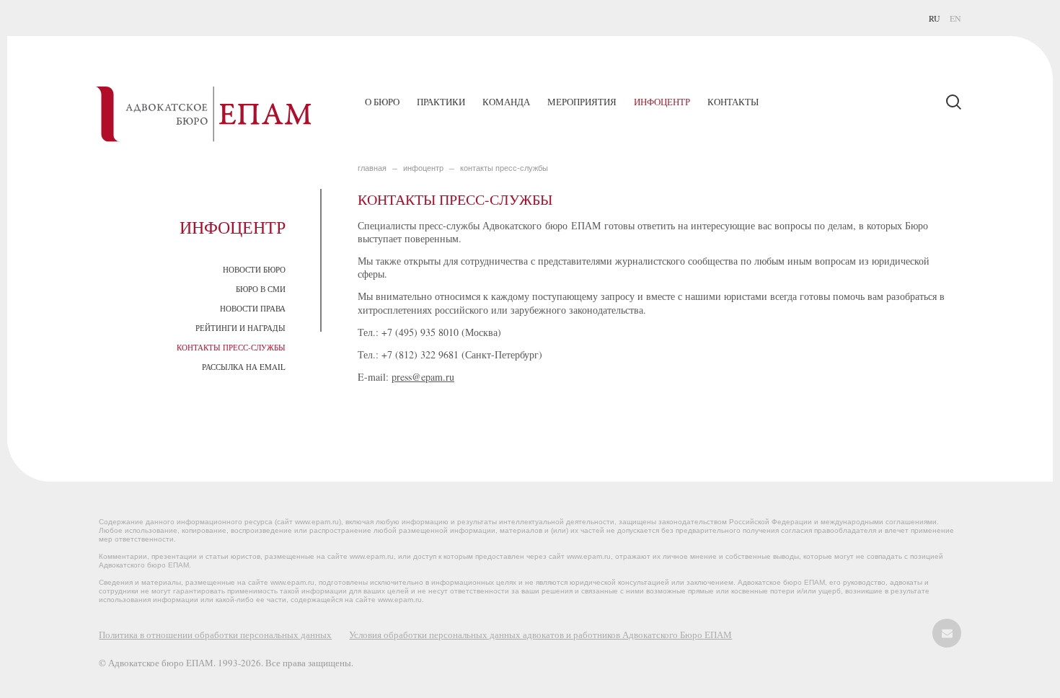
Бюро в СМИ (261, 288)
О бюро (382, 101)
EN (955, 18)
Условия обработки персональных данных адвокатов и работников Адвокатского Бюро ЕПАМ (540, 634)
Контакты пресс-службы (231, 347)
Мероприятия (582, 101)
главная (372, 168)
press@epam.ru (423, 377)
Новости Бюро (254, 269)
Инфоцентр (662, 101)
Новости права (253, 308)
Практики (441, 101)
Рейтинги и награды (240, 327)
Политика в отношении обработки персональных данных (215, 634)
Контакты (733, 101)
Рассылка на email (244, 366)
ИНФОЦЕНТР (423, 168)
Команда (506, 101)
